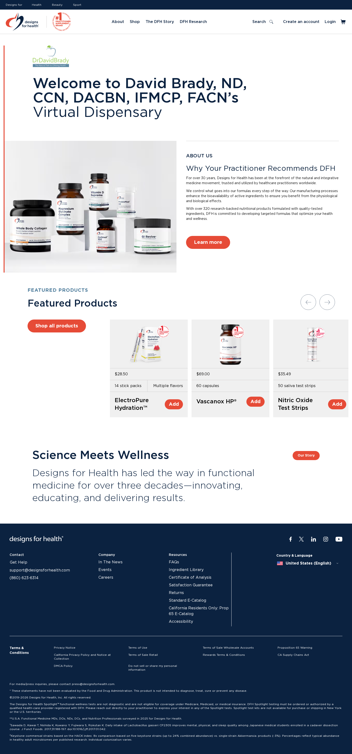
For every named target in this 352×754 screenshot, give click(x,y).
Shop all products (56, 326)
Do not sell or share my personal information (152, 667)
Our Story (306, 455)
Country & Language (294, 555)
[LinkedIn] (313, 539)
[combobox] (307, 563)
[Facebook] (290, 539)
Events (105, 570)
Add (174, 404)
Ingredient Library (186, 570)
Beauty (57, 4)
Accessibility (181, 621)
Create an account (301, 22)
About (118, 22)
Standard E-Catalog (187, 600)
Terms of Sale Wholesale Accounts (228, 647)
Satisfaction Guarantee (191, 585)
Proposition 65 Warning (295, 647)
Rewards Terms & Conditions (224, 654)
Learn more (208, 242)
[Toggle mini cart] (343, 22)
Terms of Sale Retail (143, 654)
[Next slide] (327, 302)
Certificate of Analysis (190, 577)
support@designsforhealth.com (40, 570)
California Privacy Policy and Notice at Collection (82, 656)
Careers (105, 577)
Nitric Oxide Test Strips (295, 404)
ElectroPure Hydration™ (132, 404)
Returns (176, 593)
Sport (77, 4)
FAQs (174, 562)
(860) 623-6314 (24, 578)
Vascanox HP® (216, 402)
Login (330, 22)
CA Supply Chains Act (293, 654)
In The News (110, 562)
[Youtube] (338, 539)
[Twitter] (301, 539)
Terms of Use (137, 647)
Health (36, 4)
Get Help (18, 562)
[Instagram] (325, 539)
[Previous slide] (308, 302)
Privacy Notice (64, 647)
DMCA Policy (63, 665)
